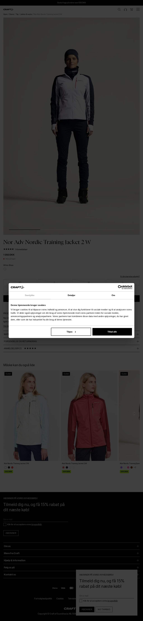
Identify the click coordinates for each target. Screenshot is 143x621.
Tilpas (69, 331)
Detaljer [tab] (71, 295)
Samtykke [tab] (29, 295)
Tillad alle (112, 331)
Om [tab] (113, 295)
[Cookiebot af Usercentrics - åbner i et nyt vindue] (120, 287)
